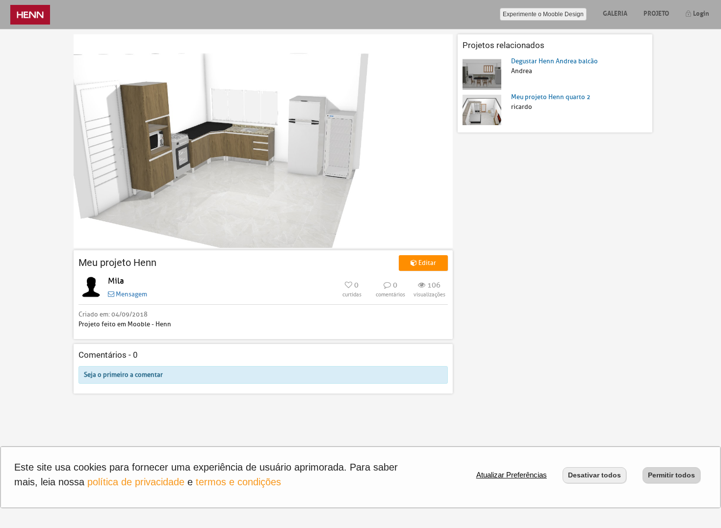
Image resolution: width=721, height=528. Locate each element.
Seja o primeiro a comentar (123, 374)
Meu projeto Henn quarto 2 (551, 97)
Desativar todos (594, 475)
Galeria (615, 12)
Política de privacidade (135, 481)
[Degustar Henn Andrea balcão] (482, 74)
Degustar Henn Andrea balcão (554, 61)
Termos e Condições (238, 481)
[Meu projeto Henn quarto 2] (482, 109)
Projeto (656, 12)
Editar (426, 263)
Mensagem (130, 294)
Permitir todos (671, 475)
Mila (116, 281)
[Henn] (30, 14)
